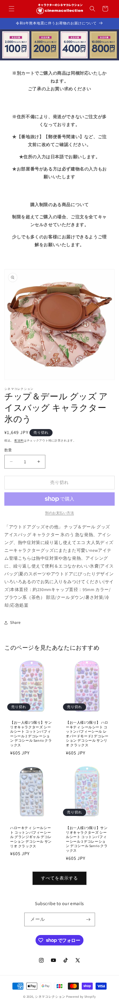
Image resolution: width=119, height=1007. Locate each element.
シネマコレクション (50, 997)
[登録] (88, 919)
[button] (11, 8)
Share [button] (15, 622)
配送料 (19, 440)
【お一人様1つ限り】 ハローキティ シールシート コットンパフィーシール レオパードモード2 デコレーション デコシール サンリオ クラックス (87, 733)
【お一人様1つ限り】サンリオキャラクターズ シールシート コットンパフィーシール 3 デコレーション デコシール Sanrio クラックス (86, 839)
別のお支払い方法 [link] (59, 513)
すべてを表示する (59, 878)
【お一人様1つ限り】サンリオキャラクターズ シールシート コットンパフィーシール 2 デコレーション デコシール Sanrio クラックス (31, 733)
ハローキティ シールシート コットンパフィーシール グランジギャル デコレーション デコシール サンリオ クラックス (31, 837)
